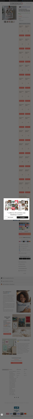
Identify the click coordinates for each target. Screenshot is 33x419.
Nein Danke (10, 217)
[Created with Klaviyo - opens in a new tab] (16, 220)
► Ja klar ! (22, 217)
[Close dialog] (28, 199)
